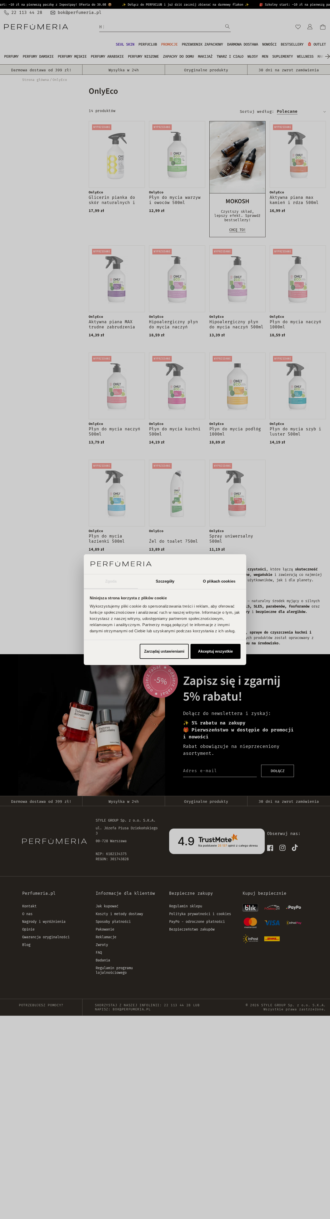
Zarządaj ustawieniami (164, 651)
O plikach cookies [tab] (219, 581)
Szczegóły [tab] (165, 581)
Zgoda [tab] (111, 581)
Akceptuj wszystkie (215, 651)
